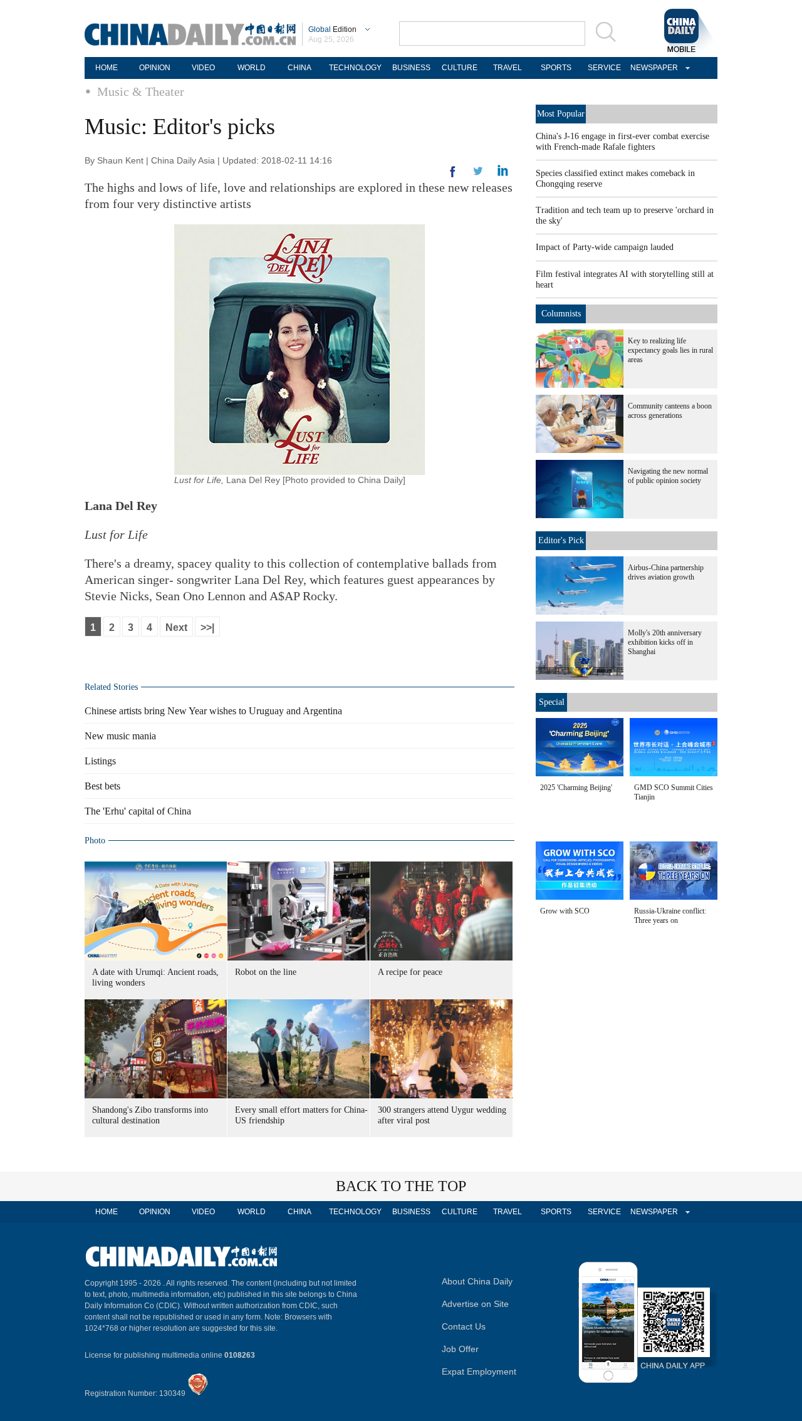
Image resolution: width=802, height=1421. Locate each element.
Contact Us (464, 1326)
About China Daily (477, 1281)
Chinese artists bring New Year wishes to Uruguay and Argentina (213, 710)
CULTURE (459, 67)
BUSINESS (411, 67)
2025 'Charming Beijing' (576, 787)
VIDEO (203, 67)
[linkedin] (478, 174)
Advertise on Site (475, 1304)
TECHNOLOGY (355, 67)
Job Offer (460, 1349)
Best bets (102, 786)
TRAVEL (507, 67)
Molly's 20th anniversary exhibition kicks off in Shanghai (665, 642)
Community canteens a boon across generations (670, 411)
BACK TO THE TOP (401, 1186)
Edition (332, 29)
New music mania (120, 736)
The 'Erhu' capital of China (138, 811)
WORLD (251, 67)
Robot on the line (265, 972)
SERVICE (604, 67)
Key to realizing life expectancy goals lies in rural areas (670, 350)
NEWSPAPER (652, 67)
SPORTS (556, 67)
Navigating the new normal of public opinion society (668, 476)
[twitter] (502, 173)
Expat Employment (479, 1371)
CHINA (299, 67)
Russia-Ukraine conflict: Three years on (670, 916)
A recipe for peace (410, 972)
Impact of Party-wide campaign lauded (605, 247)
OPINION (154, 67)
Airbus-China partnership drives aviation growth (666, 572)
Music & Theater (140, 91)
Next (176, 627)
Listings (100, 761)
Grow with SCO (565, 911)
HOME (106, 67)
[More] (453, 176)
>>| (207, 627)
